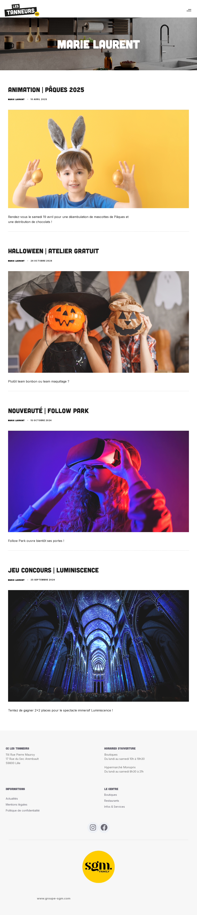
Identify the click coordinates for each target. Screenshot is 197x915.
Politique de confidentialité (23, 810)
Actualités (12, 798)
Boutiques (110, 794)
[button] (189, 10)
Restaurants (111, 800)
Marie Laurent (16, 99)
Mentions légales (16, 804)
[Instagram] (92, 827)
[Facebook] (104, 827)
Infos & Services (114, 806)
